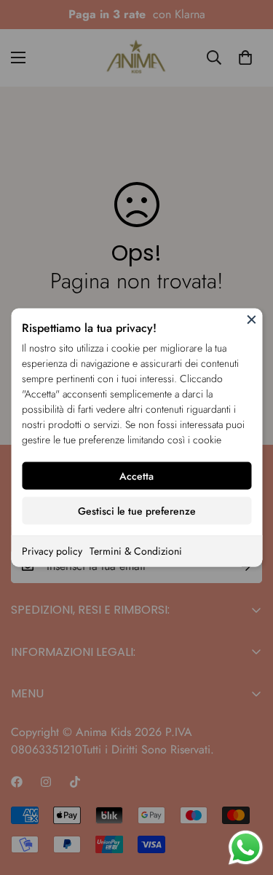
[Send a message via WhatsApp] (246, 848)
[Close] (251, 319)
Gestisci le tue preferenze (137, 511)
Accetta (136, 476)
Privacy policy (52, 551)
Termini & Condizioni (136, 551)
